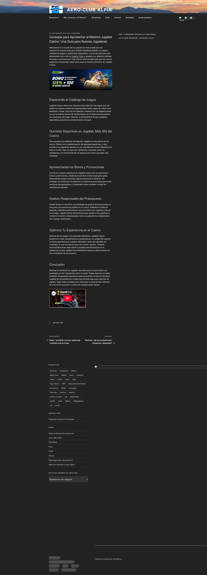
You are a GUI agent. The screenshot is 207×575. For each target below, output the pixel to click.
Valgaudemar (78, 401)
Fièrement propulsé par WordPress (108, 559)
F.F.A (50, 447)
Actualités (130, 17)
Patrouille (53, 392)
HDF (63, 383)
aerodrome (64, 371)
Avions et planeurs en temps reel (61, 433)
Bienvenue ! (54, 17)
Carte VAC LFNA (55, 438)
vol (51, 405)
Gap (74, 379)
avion (72, 375)
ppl (66, 396)
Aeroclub (53, 371)
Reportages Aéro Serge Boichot (61, 460)
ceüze (52, 379)
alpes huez (54, 375)
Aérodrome (96, 17)
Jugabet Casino (78, 56)
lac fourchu (54, 388)
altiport (63, 375)
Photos (51, 456)
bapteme (80, 375)
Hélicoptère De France (77, 383)
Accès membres (145, 17)
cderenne (75, 33)
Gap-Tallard (54, 383)
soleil (60, 401)
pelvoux (63, 392)
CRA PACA (53, 442)
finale (67, 379)
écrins (57, 405)
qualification (74, 396)
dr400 (60, 379)
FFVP (51, 451)
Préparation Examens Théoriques (61, 419)
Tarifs (107, 17)
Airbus (73, 371)
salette (52, 401)
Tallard (67, 401)
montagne (72, 388)
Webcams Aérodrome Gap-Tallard (62, 464)
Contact (118, 17)
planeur (72, 392)
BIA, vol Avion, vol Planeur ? (75, 17)
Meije (63, 388)
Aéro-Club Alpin (89, 9)
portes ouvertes (56, 396)
